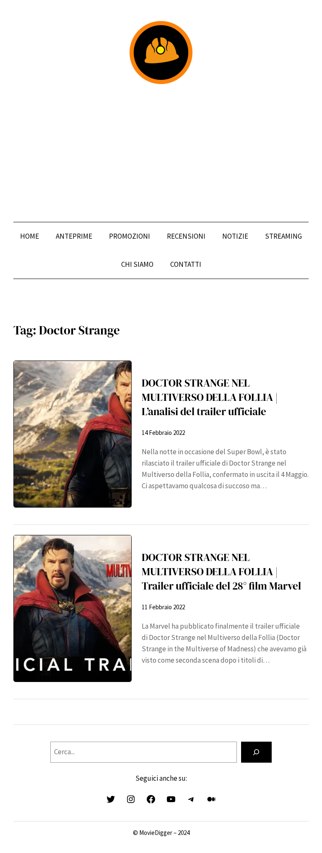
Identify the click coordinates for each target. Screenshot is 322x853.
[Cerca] (256, 752)
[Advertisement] (161, 153)
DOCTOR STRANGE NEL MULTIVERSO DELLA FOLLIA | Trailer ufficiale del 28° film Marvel (221, 571)
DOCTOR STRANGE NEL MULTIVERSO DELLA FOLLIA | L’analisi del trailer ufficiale (210, 397)
